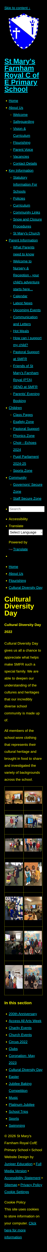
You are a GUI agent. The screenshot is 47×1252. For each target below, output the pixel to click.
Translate (20, 549)
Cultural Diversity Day (26, 588)
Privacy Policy (31, 1185)
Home (13, 567)
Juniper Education (18, 1164)
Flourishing (17, 581)
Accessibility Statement (22, 1178)
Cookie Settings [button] (16, 1192)
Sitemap (10, 1185)
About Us (16, 574)
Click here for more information (20, 1230)
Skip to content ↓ (17, 8)
